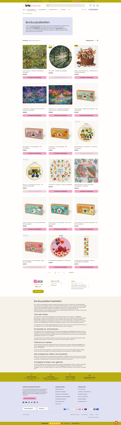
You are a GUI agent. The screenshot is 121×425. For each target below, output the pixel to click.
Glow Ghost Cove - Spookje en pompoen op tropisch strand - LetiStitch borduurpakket (59, 109)
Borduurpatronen (53, 9)
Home (24, 13)
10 (63, 272)
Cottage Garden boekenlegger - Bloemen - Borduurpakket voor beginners (84, 261)
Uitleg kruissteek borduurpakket (62, 396)
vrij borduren (72, 331)
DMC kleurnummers (59, 401)
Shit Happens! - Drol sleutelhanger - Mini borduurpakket (32, 147)
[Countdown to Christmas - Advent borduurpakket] (60, 171)
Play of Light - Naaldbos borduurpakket (58, 70)
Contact (96, 414)
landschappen (40, 346)
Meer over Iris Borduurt (29, 398)
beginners (78, 316)
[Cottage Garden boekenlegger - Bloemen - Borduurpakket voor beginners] (86, 247)
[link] (48, 272)
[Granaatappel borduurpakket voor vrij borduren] (60, 247)
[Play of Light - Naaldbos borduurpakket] (60, 57)
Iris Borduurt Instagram (60, 391)
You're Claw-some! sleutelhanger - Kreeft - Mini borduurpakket (60, 223)
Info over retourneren (83, 396)
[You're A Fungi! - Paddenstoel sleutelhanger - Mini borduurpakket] (86, 95)
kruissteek (65, 331)
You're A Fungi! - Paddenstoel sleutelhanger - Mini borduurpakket (86, 109)
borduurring (62, 365)
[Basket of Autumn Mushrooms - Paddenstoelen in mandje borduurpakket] (86, 57)
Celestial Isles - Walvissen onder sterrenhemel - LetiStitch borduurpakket (34, 109)
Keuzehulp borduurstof (60, 399)
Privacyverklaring (84, 414)
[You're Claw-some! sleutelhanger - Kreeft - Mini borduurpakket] (60, 209)
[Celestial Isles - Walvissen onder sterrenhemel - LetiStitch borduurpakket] (35, 95)
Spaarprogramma (82, 401)
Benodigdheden (42, 9)
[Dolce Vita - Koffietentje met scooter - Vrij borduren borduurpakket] (35, 171)
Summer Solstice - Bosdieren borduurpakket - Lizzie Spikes (33, 71)
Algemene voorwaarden (75, 414)
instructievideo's (52, 324)
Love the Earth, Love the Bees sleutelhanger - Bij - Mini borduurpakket (86, 223)
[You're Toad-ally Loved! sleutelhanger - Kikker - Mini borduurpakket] (35, 247)
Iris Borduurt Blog (59, 389)
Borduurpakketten (31, 9)
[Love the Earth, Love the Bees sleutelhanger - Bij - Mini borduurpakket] (86, 209)
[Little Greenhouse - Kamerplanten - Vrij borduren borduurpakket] (86, 133)
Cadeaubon (63, 9)
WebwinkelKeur (54, 378)
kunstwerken (79, 344)
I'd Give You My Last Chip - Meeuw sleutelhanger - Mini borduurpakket (34, 223)
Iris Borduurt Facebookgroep (62, 394)
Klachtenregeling (82, 399)
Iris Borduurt (28, 414)
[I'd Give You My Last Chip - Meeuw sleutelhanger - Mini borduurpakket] (35, 209)
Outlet (68, 9)
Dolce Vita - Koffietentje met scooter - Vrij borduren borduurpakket (33, 185)
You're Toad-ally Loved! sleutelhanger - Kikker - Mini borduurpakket (34, 261)
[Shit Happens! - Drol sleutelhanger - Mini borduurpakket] (35, 133)
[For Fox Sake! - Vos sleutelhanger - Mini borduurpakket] (60, 133)
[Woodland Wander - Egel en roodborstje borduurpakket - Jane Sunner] (86, 171)
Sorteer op (25, 40)
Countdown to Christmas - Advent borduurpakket (60, 184)
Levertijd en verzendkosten (84, 391)
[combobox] (65, 5)
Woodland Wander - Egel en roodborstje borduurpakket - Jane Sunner (83, 185)
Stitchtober (84, 9)
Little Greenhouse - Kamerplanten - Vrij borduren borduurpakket (85, 147)
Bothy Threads (76, 349)
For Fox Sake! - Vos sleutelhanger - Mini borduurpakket (58, 147)
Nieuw (24, 9)
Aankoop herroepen (82, 394)
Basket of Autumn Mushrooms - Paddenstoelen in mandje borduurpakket (86, 71)
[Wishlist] (90, 5)
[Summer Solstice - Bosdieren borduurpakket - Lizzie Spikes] (35, 57)
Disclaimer (91, 414)
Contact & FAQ (81, 389)
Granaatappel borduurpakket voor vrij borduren (60, 260)
